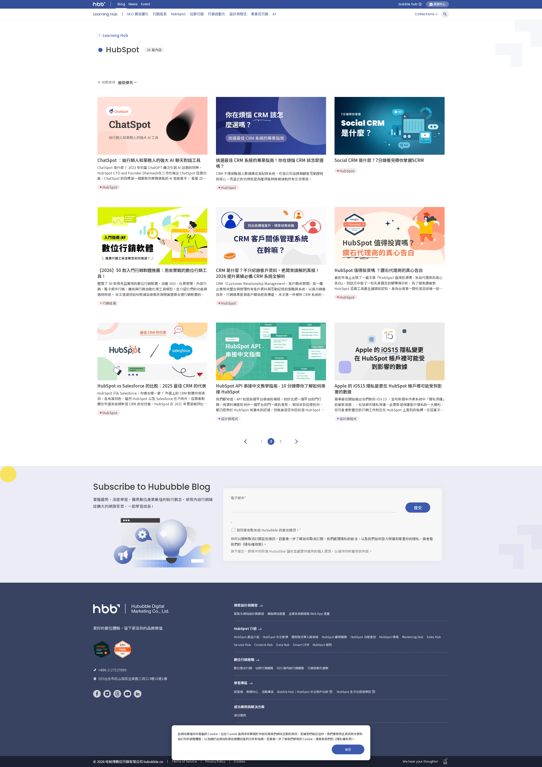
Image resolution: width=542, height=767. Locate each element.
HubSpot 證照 (322, 645)
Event (145, 4)
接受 (348, 749)
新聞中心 (252, 692)
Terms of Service (184, 761)
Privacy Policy (215, 761)
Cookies (239, 761)
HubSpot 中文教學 (275, 637)
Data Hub (282, 645)
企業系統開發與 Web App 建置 (309, 613)
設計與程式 (238, 14)
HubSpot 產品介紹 (246, 637)
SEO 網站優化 (138, 14)
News (133, 4)
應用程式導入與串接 (305, 637)
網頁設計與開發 (246, 605)
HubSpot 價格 (388, 637)
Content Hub (263, 645)
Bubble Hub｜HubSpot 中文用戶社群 (302, 692)
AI (274, 14)
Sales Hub (434, 637)
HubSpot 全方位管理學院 (354, 692)
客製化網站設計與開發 (249, 613)
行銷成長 (160, 14)
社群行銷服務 (264, 668)
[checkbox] (233, 529)
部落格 (238, 692)
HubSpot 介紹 (245, 628)
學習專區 (240, 683)
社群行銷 (197, 14)
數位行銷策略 (244, 659)
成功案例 (240, 715)
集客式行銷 (259, 14)
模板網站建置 (276, 613)
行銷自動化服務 (318, 668)
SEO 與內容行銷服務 (290, 668)
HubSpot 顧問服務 (334, 637)
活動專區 (268, 692)
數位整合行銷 (243, 668)
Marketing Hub (412, 637)
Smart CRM (301, 645)
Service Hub (242, 645)
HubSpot (178, 14)
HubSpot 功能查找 (363, 637)
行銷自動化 (216, 14)
